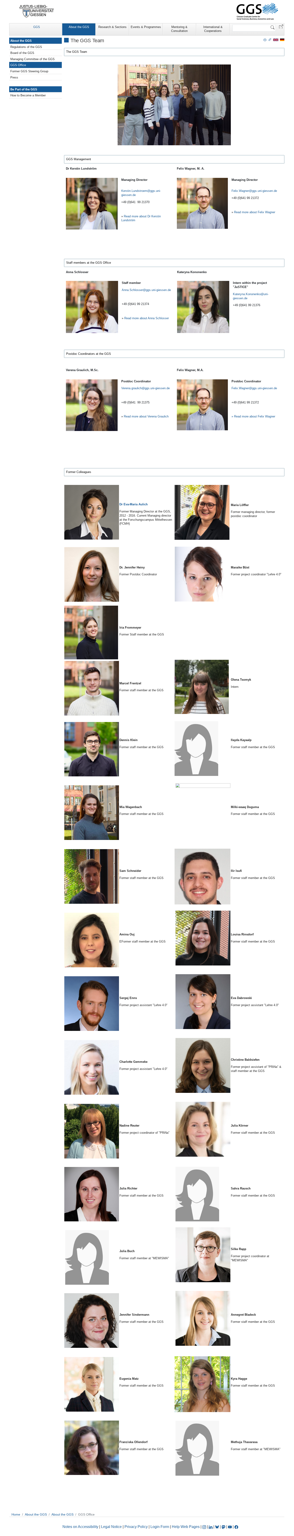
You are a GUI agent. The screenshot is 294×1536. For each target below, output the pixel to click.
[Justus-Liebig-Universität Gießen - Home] (36, 11)
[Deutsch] (282, 39)
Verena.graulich (131, 388)
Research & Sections (112, 27)
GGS (36, 27)
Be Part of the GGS (23, 89)
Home (15, 1514)
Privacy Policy (136, 1527)
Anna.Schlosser (132, 290)
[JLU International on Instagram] (204, 1527)
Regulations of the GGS (26, 47)
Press (14, 77)
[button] (281, 26)
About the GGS (79, 27)
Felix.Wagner (240, 191)
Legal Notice (111, 1527)
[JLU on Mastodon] (224, 1527)
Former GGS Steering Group (29, 71)
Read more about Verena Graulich (146, 416)
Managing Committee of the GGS (32, 59)
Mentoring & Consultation (179, 29)
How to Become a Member (28, 95)
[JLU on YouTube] (230, 1527)
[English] (275, 39)
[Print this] (264, 39)
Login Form (159, 1527)
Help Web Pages (186, 1527)
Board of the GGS (22, 53)
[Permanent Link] (270, 39)
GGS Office (18, 65)
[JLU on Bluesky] (217, 1527)
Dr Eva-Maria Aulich (133, 504)
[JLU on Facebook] (236, 1527)
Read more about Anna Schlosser (146, 318)
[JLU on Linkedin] (211, 1527)
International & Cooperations (213, 29)
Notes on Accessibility (80, 1527)
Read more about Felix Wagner (254, 212)
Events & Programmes (146, 27)
